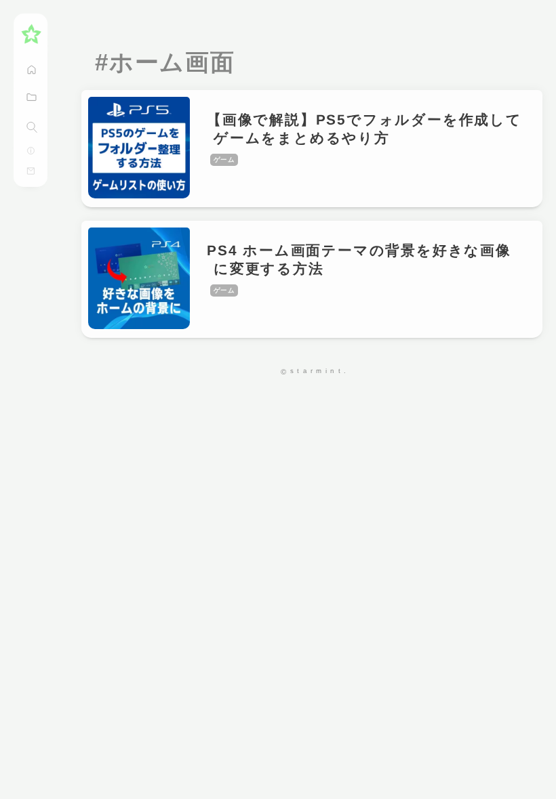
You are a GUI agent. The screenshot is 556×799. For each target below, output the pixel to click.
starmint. (320, 370)
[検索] (32, 127)
